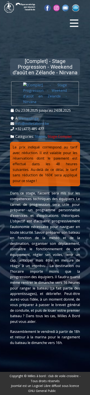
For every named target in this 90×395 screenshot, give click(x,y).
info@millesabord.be (32, 123)
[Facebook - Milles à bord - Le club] (47, 8)
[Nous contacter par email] (65, 8)
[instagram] (56, 8)
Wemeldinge (28, 118)
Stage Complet (60, 136)
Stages (40, 136)
